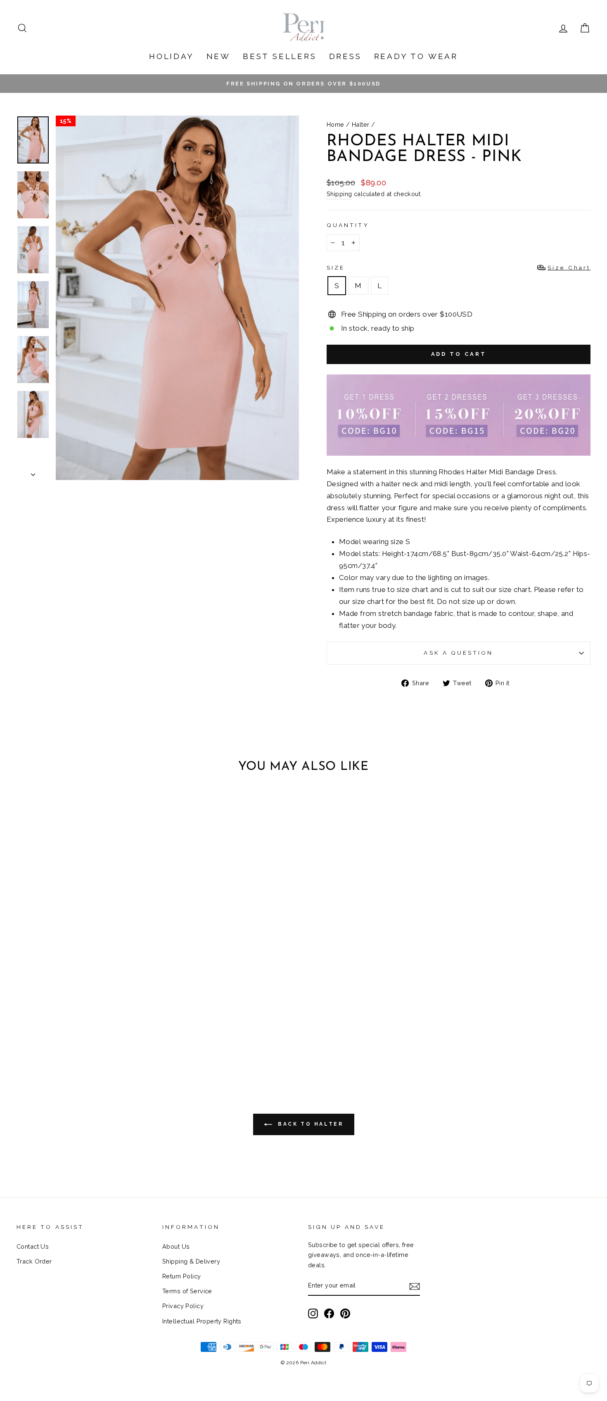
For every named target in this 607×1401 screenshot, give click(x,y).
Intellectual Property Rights (202, 1321)
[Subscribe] (414, 1286)
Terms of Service (187, 1291)
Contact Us (33, 1246)
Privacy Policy (183, 1305)
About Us (176, 1246)
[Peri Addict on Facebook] (329, 1313)
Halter (361, 124)
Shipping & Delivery (191, 1261)
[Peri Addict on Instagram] (313, 1313)
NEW (218, 56)
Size (458, 267)
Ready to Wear (416, 56)
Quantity (348, 225)
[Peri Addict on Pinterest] (345, 1313)
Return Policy (181, 1276)
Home (335, 124)
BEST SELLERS (280, 56)
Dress (345, 56)
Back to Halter (309, 1124)
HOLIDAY (171, 56)
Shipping (339, 193)
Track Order (34, 1261)
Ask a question (458, 652)
